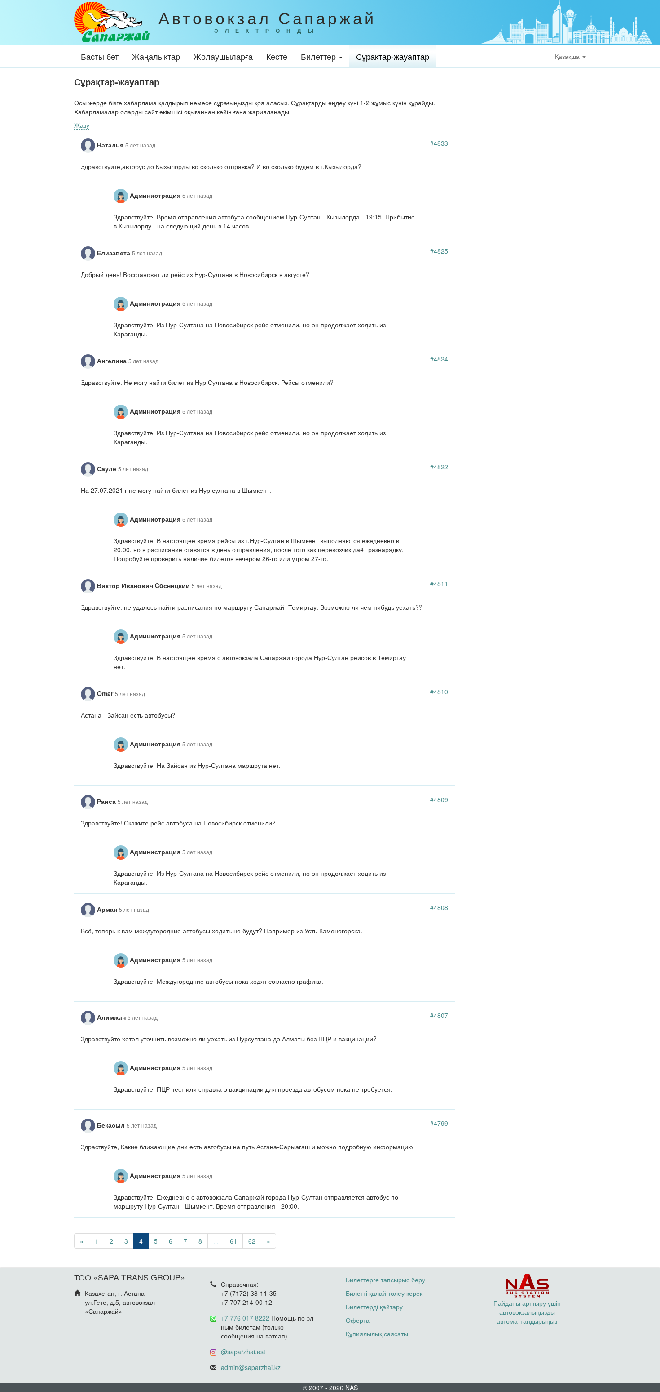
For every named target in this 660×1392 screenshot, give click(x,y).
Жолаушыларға (223, 56)
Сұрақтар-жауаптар (392, 56)
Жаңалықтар (156, 56)
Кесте (276, 56)
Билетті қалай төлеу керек (384, 1293)
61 (233, 1240)
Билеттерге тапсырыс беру (385, 1279)
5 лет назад (140, 145)
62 (251, 1240)
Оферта (358, 1320)
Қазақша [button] (568, 56)
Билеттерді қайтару (374, 1306)
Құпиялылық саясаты (377, 1333)
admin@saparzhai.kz (251, 1367)
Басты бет (100, 56)
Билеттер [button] (319, 56)
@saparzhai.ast (243, 1351)
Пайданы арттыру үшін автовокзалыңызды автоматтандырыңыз (527, 1311)
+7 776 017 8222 (245, 1317)
